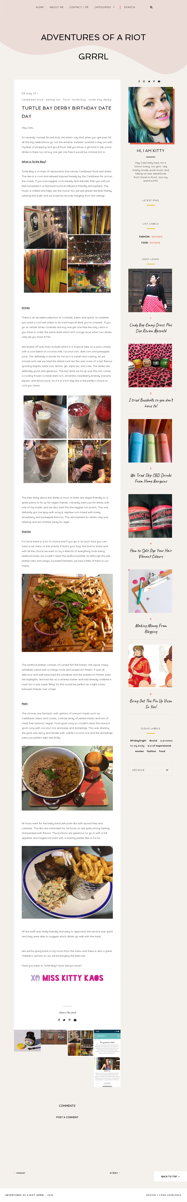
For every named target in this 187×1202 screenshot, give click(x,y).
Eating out (53, 99)
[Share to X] (64, 1020)
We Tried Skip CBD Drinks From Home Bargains (150, 478)
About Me (57, 7)
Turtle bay (79, 99)
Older (114, 1172)
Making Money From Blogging (151, 628)
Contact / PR (79, 7)
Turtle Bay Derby (100, 99)
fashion (150, 236)
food (66, 99)
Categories (102, 7)
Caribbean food (32, 99)
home (40, 7)
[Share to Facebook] (59, 1020)
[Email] (75, 1020)
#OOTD (153, 740)
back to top (169, 1176)
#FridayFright (138, 740)
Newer (20, 1172)
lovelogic (174, 1195)
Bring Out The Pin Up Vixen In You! (150, 704)
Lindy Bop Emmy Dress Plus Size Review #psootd (150, 328)
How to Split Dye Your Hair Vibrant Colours (151, 553)
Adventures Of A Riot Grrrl (25, 1195)
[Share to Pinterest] (70, 1020)
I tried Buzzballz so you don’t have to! (151, 403)
